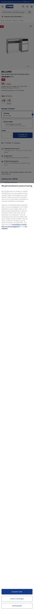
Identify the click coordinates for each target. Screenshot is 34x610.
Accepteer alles (17, 592)
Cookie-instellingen (17, 599)
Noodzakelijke (17, 606)
